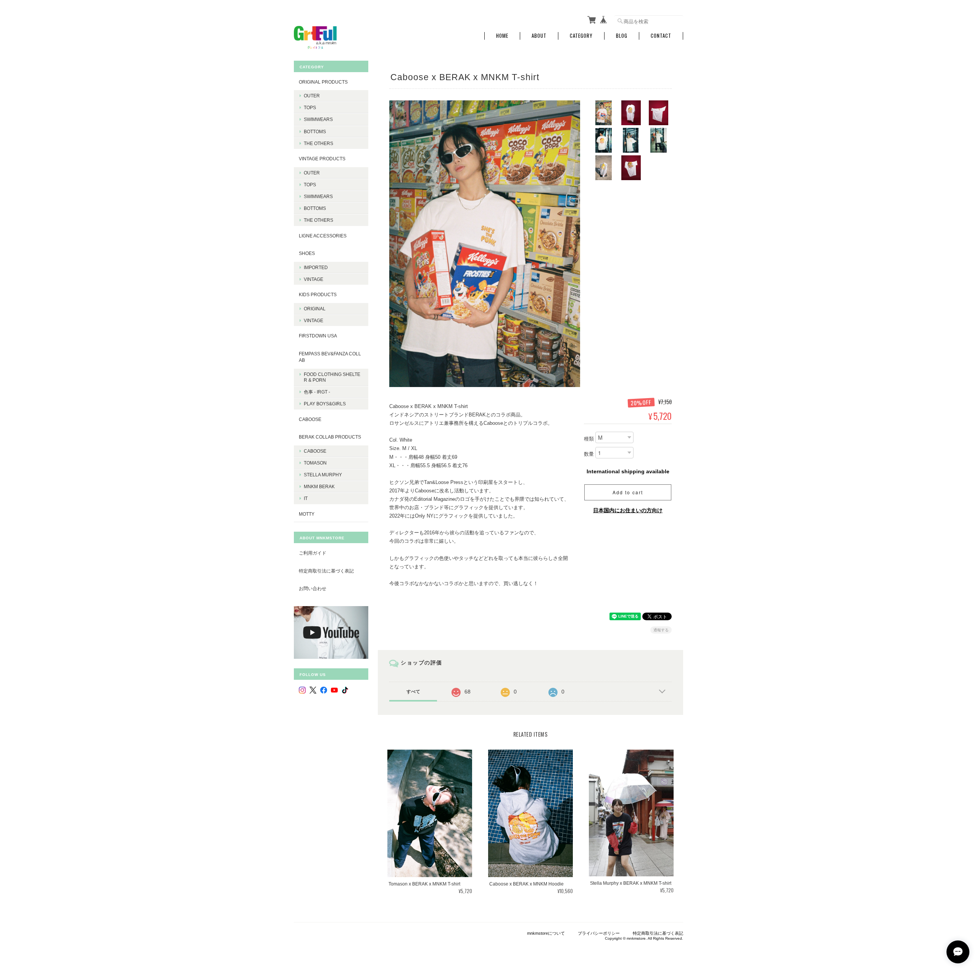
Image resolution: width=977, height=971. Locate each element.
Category (581, 35)
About (539, 35)
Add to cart (628, 492)
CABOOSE (310, 419)
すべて (413, 691)
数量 (589, 454)
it (306, 498)
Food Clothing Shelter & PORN (332, 377)
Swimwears (318, 119)
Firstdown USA (318, 335)
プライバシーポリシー (599, 933)
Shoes (307, 253)
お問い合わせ (312, 588)
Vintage (313, 279)
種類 (589, 439)
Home (502, 35)
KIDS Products (318, 294)
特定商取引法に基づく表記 (326, 570)
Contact (661, 35)
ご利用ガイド (312, 552)
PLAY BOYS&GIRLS (325, 403)
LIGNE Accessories (323, 235)
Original (315, 308)
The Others (318, 143)
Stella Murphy (323, 474)
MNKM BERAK (319, 486)
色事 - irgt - (317, 391)
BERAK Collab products (330, 436)
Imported (316, 267)
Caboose (315, 450)
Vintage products (322, 158)
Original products (323, 81)
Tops (310, 107)
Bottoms (315, 131)
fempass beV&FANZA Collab (330, 357)
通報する (661, 630)
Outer (312, 95)
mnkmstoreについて (546, 933)
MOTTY (306, 513)
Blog (621, 35)
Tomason (315, 462)
